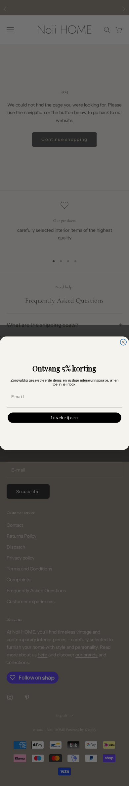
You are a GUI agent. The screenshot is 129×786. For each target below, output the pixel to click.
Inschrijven (64, 417)
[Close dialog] (123, 342)
